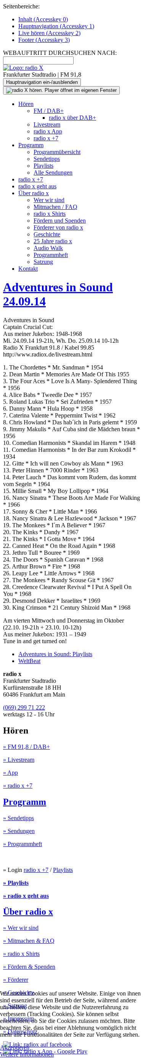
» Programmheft (22, 844)
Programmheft (51, 255)
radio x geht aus (37, 186)
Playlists (43, 165)
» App (10, 772)
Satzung (43, 261)
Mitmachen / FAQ (55, 207)
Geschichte (47, 234)
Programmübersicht (57, 152)
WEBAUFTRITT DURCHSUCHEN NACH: (60, 53)
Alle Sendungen (53, 172)
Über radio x (33, 193)
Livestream (47, 124)
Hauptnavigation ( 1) (56, 26)
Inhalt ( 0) (43, 19)
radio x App (48, 131)
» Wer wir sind (21, 928)
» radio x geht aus (26, 896)
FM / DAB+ (49, 111)
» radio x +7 (17, 785)
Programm (30, 145)
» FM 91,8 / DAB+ (26, 746)
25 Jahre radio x (53, 241)
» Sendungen (19, 831)
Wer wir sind (49, 200)
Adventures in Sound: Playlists (55, 654)
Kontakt (28, 268)
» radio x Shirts (21, 953)
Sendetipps (47, 159)
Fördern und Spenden (60, 220)
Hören (26, 104)
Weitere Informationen (27, 1054)
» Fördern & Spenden (29, 966)
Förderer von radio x (58, 227)
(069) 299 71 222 (24, 707)
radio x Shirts (50, 213)
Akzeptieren (14, 1047)
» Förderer (15, 979)
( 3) (44, 40)
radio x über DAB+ (72, 117)
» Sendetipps (18, 818)
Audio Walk (48, 248)
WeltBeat (29, 661)
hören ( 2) (49, 33)
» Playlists (16, 883)
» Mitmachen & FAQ (29, 941)
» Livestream (18, 759)
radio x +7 (46, 138)
